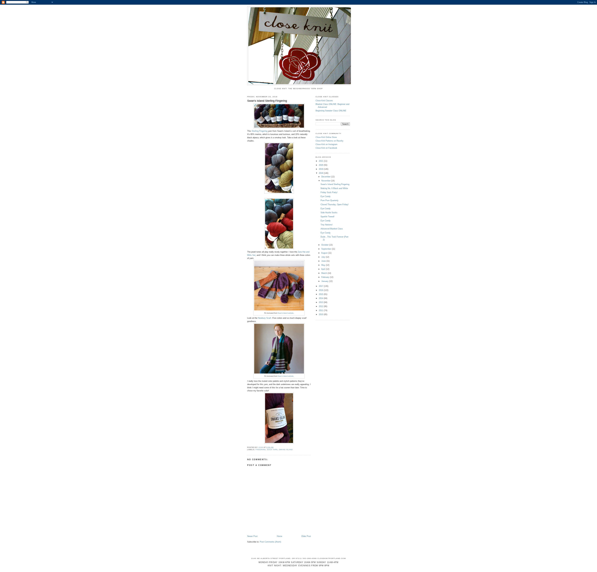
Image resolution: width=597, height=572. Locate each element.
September (326, 249)
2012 (321, 306)
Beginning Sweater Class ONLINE (331, 110)
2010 (321, 314)
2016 (321, 290)
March (324, 273)
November (326, 181)
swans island (286, 449)
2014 (321, 298)
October (325, 245)
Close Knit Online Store (326, 137)
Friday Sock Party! (329, 192)
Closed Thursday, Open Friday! (335, 204)
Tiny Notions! (327, 224)
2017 (321, 286)
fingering (261, 449)
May (323, 265)
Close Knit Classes (324, 100)
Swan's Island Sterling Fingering (335, 184)
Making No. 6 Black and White (334, 188)
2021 (321, 161)
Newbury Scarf (264, 318)
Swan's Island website (286, 313)
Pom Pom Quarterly (329, 200)
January (325, 281)
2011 (321, 310)
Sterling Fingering (259, 131)
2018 (321, 173)
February (325, 277)
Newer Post (252, 536)
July (323, 257)
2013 (321, 302)
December (326, 176)
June (323, 261)
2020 (321, 165)
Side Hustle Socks (329, 212)
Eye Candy (326, 196)
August (324, 253)
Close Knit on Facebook (326, 148)
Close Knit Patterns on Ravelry (329, 141)
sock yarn (272, 449)
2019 (321, 169)
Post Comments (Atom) (270, 542)
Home (279, 536)
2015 (321, 294)
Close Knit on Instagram (326, 144)
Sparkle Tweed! (327, 216)
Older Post (306, 536)
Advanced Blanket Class (332, 229)
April (323, 269)
